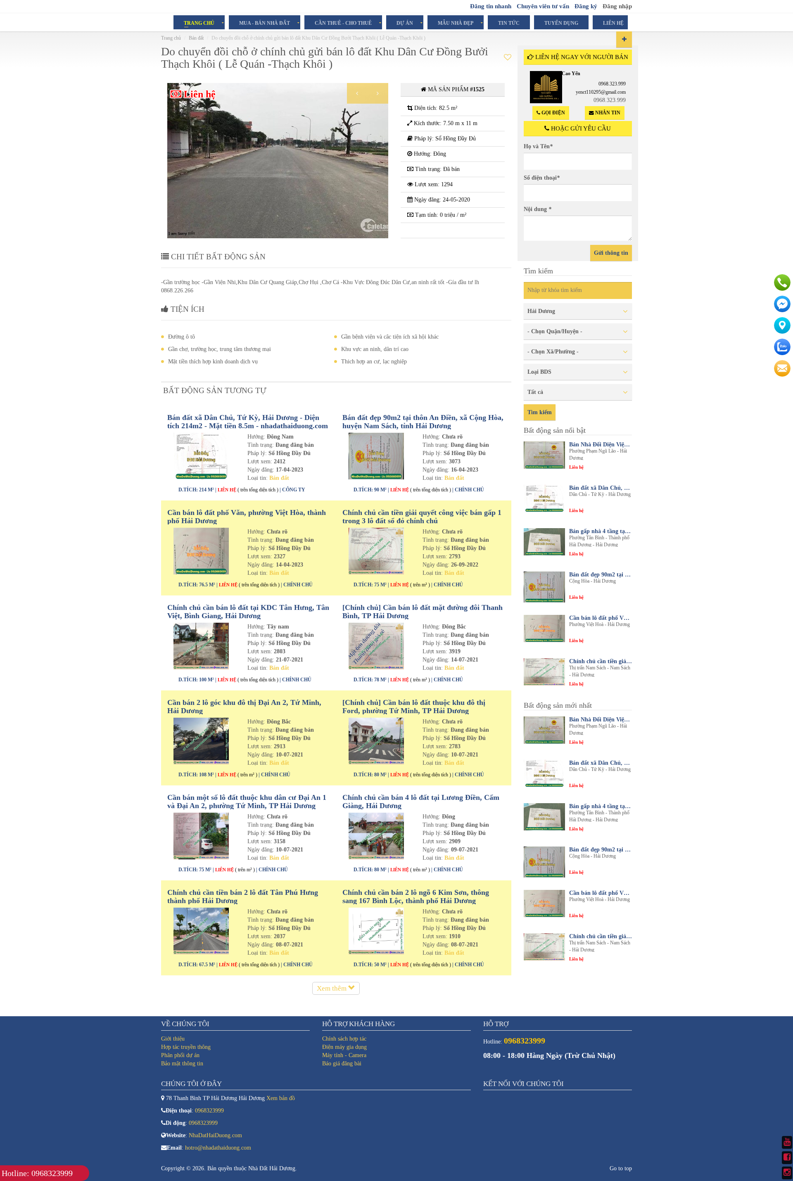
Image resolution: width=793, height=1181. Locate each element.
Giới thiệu (173, 1039)
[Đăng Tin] (624, 39)
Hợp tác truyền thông (186, 1047)
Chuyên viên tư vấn (543, 6)
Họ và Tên (538, 146)
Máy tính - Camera (344, 1055)
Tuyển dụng (561, 22)
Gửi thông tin (611, 253)
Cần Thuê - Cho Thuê (343, 22)
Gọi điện (552, 112)
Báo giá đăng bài (341, 1063)
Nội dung (537, 209)
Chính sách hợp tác (344, 1039)
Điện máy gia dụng (344, 1047)
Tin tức (509, 22)
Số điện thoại (542, 178)
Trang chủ (199, 22)
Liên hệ (613, 22)
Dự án (404, 22)
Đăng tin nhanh (490, 6)
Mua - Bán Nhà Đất (264, 22)
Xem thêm (332, 988)
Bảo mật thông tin (182, 1063)
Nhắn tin (607, 112)
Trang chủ (171, 38)
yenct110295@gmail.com (601, 92)
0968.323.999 (612, 84)
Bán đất (196, 38)
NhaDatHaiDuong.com (215, 1135)
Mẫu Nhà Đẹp (455, 22)
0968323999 (209, 1110)
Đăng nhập (617, 6)
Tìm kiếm (539, 412)
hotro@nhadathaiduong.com (218, 1148)
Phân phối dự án (180, 1055)
